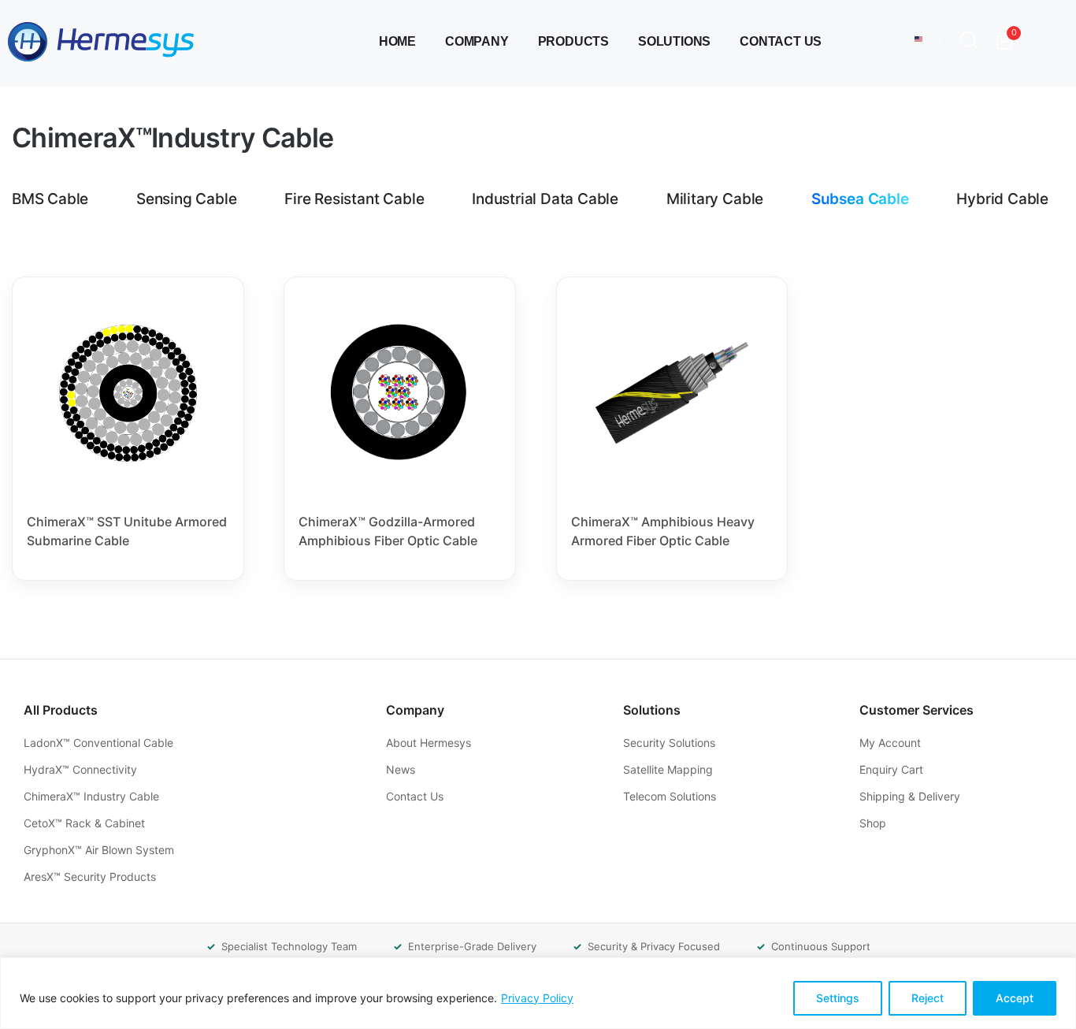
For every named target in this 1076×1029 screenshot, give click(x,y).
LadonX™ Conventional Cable (100, 742)
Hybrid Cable (1002, 199)
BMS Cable (50, 199)
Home (397, 41)
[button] (972, 42)
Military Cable (714, 199)
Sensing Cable (186, 199)
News (402, 769)
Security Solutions (670, 742)
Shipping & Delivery (911, 796)
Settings (837, 998)
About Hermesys (430, 742)
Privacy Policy (537, 998)
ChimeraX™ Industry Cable (93, 796)
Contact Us (781, 41)
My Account (891, 742)
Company (477, 41)
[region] (538, 993)
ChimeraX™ (172, 138)
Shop (874, 823)
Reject (927, 998)
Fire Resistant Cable (354, 199)
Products (573, 41)
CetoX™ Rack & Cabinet (86, 823)
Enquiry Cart (892, 769)
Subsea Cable (860, 199)
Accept (1014, 998)
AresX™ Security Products (91, 876)
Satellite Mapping (669, 769)
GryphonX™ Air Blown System (100, 849)
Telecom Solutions (671, 796)
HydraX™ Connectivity (82, 769)
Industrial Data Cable (545, 199)
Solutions (674, 41)
